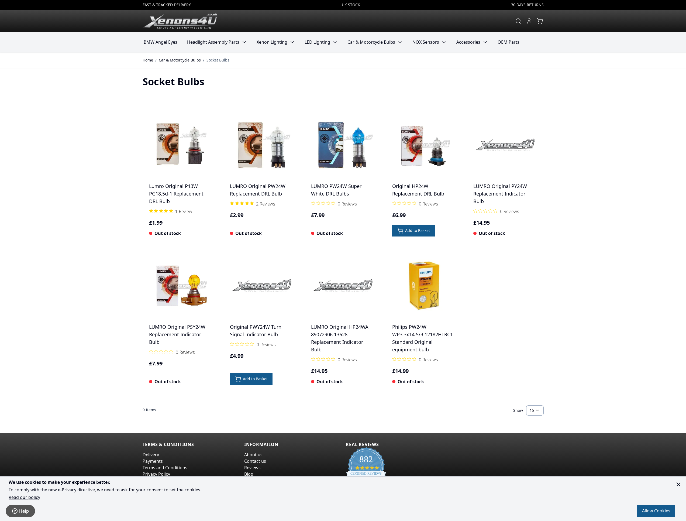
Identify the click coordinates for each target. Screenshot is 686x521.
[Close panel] (678, 484)
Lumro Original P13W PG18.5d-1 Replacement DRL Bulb (176, 193)
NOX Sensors (425, 42)
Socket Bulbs (217, 60)
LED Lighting (317, 42)
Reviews (252, 468)
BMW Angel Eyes (160, 42)
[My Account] (529, 21)
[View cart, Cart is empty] (540, 21)
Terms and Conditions (165, 468)
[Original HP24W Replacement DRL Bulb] (424, 145)
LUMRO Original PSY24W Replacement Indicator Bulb (177, 334)
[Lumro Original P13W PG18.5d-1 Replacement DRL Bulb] (181, 145)
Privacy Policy (156, 474)
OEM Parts (508, 42)
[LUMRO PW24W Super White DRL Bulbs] (343, 145)
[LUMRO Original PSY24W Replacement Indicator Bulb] (181, 286)
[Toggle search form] (518, 21)
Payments (153, 461)
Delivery (151, 455)
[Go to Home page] (180, 21)
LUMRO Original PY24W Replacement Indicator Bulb (500, 193)
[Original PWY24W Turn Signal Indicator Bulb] (262, 286)
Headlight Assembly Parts (213, 42)
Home (148, 60)
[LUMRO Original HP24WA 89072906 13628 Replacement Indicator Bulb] (343, 286)
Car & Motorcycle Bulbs (371, 42)
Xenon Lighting (272, 42)
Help (24, 511)
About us (253, 455)
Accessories (468, 42)
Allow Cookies (656, 511)
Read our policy (24, 497)
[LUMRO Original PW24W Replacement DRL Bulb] (262, 145)
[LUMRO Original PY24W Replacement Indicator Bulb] (505, 145)
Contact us (255, 461)
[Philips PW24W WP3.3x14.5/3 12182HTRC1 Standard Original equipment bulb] (424, 286)
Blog (248, 474)
